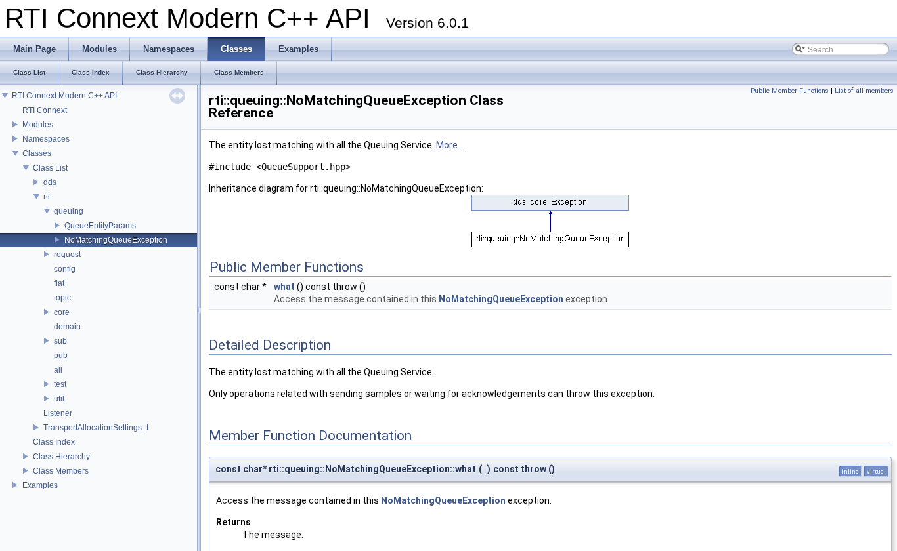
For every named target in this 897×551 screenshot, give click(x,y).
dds (49, 182)
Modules (37, 124)
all (58, 370)
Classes (36, 153)
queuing (68, 211)
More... (450, 145)
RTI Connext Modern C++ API (64, 95)
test (60, 384)
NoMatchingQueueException (115, 240)
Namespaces (46, 139)
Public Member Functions (790, 91)
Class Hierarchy (61, 456)
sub (60, 341)
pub (61, 355)
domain (67, 326)
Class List (50, 168)
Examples (40, 485)
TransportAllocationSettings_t (95, 427)
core (62, 312)
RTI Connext (44, 110)
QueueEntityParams (100, 225)
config (65, 269)
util (59, 398)
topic (62, 297)
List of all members (864, 91)
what (284, 286)
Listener (57, 413)
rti (46, 196)
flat (59, 283)
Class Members (61, 471)
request (67, 254)
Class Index (54, 442)
